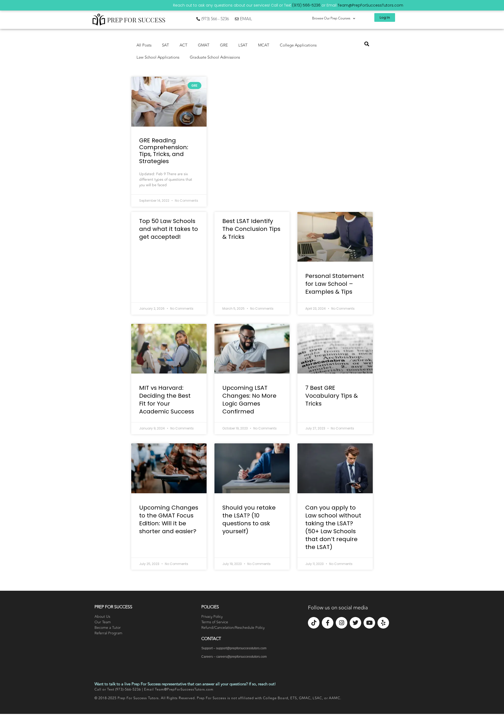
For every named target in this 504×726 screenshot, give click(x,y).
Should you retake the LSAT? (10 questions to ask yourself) (249, 519)
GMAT (203, 45)
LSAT (243, 45)
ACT (183, 45)
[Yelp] (383, 623)
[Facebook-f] (327, 623)
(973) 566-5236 (306, 5)
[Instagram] (341, 623)
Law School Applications (157, 57)
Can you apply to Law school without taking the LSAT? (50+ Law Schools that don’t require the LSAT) (333, 527)
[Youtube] (369, 623)
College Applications (298, 45)
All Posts (143, 45)
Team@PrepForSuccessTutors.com (370, 5)
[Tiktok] (313, 623)
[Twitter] (355, 623)
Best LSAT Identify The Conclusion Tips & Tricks (251, 229)
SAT (165, 45)
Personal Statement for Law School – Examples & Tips (334, 284)
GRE (224, 45)
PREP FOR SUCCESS (136, 19)
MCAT (263, 45)
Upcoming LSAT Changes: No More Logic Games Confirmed (249, 400)
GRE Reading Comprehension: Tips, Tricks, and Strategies (163, 150)
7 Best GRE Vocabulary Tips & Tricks (331, 396)
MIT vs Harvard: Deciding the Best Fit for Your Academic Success (166, 400)
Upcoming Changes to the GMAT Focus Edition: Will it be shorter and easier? (168, 519)
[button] (366, 43)
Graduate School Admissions (215, 57)
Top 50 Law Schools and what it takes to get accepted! (168, 229)
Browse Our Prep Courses (331, 18)
